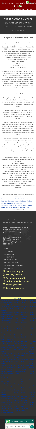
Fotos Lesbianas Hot (4, 373)
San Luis (29, 201)
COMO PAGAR (9, 257)
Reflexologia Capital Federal (25, 367)
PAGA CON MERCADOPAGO (13, 265)
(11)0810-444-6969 (15, 238)
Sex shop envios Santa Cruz (17, 404)
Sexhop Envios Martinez (16, 320)
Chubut (3, 207)
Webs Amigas (18, 298)
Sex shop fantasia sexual (10, 404)
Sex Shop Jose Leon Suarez (10, 398)
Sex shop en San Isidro (16, 361)
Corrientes (11, 201)
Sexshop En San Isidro (10, 320)
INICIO (6, 248)
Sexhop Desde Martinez (10, 329)
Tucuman (29, 199)
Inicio (13, 30)
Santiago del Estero (6, 205)
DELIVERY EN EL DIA (10, 260)
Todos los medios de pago (18, 281)
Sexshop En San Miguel (4, 337)
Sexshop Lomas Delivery (23, 386)
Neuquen (22, 207)
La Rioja (16, 203)
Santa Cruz (16, 207)
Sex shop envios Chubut (31, 404)
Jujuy (14, 205)
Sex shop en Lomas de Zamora (17, 355)
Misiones (17, 201)
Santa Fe (17, 199)
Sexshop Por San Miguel (23, 380)
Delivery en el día (14, 274)
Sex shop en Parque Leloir (32, 349)
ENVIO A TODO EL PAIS (11, 262)
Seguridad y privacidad (16, 278)
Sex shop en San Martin (31, 361)
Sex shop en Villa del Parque (10, 367)
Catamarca (10, 203)
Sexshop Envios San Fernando (32, 392)
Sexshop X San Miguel (4, 380)
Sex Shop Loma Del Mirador (4, 349)
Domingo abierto (14, 284)
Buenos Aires (5, 199)
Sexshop (23, 371)
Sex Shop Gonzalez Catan (4, 404)
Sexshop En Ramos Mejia (4, 314)
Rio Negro (9, 207)
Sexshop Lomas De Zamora (32, 386)
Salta (20, 203)
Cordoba (12, 199)
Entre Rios (4, 201)
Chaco (27, 207)
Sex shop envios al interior (4, 410)
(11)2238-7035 (14, 240)
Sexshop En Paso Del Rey (10, 302)
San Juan (3, 203)
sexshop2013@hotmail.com (15, 242)
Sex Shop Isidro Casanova (24, 398)
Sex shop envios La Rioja (24, 404)
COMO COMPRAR (10, 254)
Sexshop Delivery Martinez (10, 314)
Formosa (19, 205)
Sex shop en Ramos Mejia (4, 361)
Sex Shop (10, 390)
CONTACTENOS (9, 268)
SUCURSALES (8, 251)
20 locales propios (14, 271)
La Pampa (23, 201)
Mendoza (23, 199)
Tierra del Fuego (27, 205)
